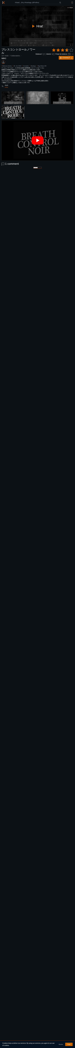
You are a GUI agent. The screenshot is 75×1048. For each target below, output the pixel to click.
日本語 (6, 87)
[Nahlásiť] (73, 54)
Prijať (68, 1044)
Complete (26, 66)
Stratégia (33, 66)
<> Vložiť (70, 7)
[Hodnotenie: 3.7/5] (63, 50)
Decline (61, 1044)
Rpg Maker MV (42, 66)
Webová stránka (7, 66)
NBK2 (3, 58)
